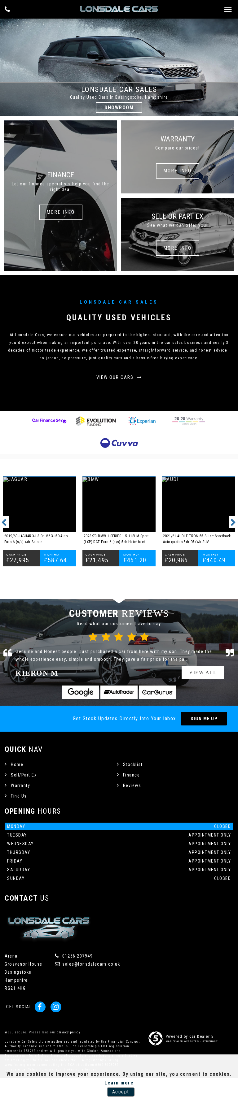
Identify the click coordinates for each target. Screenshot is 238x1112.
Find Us (19, 796)
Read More (202, 659)
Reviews (132, 785)
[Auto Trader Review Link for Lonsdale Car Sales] (119, 692)
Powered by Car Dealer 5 (190, 1036)
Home (17, 764)
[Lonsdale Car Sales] (119, 9)
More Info (60, 212)
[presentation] (4, 522)
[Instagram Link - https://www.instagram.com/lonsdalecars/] (56, 1007)
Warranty (20, 785)
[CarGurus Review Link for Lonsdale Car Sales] (157, 692)
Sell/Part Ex (24, 774)
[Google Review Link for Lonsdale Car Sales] (80, 692)
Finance (131, 774)
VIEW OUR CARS (115, 377)
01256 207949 (77, 956)
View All (203, 672)
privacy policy (68, 1032)
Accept (120, 1092)
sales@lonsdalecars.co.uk (90, 964)
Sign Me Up (204, 718)
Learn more (119, 1083)
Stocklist (133, 764)
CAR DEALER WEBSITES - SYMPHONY (192, 1041)
